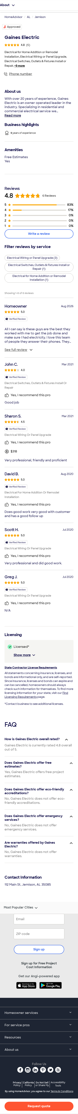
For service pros (17, 1025)
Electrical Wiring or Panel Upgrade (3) (32, 258)
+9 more (19, 65)
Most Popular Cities (18, 907)
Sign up (39, 949)
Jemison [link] (40, 17)
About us (11, 1050)
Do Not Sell (42, 1084)
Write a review (39, 234)
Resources (13, 1037)
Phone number (20, 74)
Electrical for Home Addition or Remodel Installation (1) (39, 277)
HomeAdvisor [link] (14, 17)
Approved (13, 27)
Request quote (39, 1106)
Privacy (17, 1084)
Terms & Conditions (62, 1091)
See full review (16, 350)
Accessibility (58, 1084)
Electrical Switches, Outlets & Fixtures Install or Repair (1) (39, 267)
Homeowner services (21, 1013)
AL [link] (28, 17)
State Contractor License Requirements (31, 667)
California (28, 1084)
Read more (13, 116)
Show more (22, 655)
